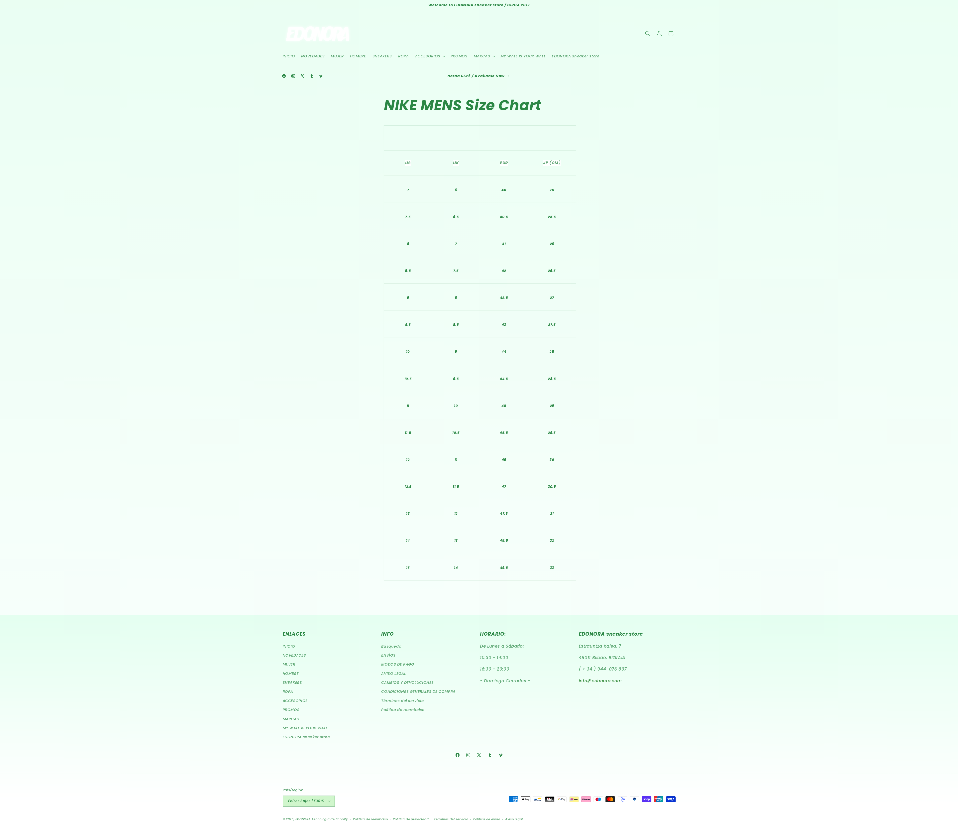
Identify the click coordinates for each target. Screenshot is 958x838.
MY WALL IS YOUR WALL (305, 727)
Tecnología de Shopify (330, 819)
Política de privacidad (411, 819)
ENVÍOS (388, 655)
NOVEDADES (294, 655)
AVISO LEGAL (393, 673)
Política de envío (486, 819)
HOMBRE (291, 673)
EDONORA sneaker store (306, 737)
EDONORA (302, 819)
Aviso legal (514, 819)
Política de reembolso (402, 709)
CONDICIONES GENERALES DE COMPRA (418, 691)
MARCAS (291, 718)
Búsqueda (391, 646)
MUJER (289, 664)
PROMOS (291, 709)
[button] (429, 56)
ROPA (288, 691)
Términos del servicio (402, 700)
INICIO (289, 646)
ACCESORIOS (295, 700)
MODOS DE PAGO (397, 664)
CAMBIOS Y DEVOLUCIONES (407, 682)
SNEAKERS (292, 682)
